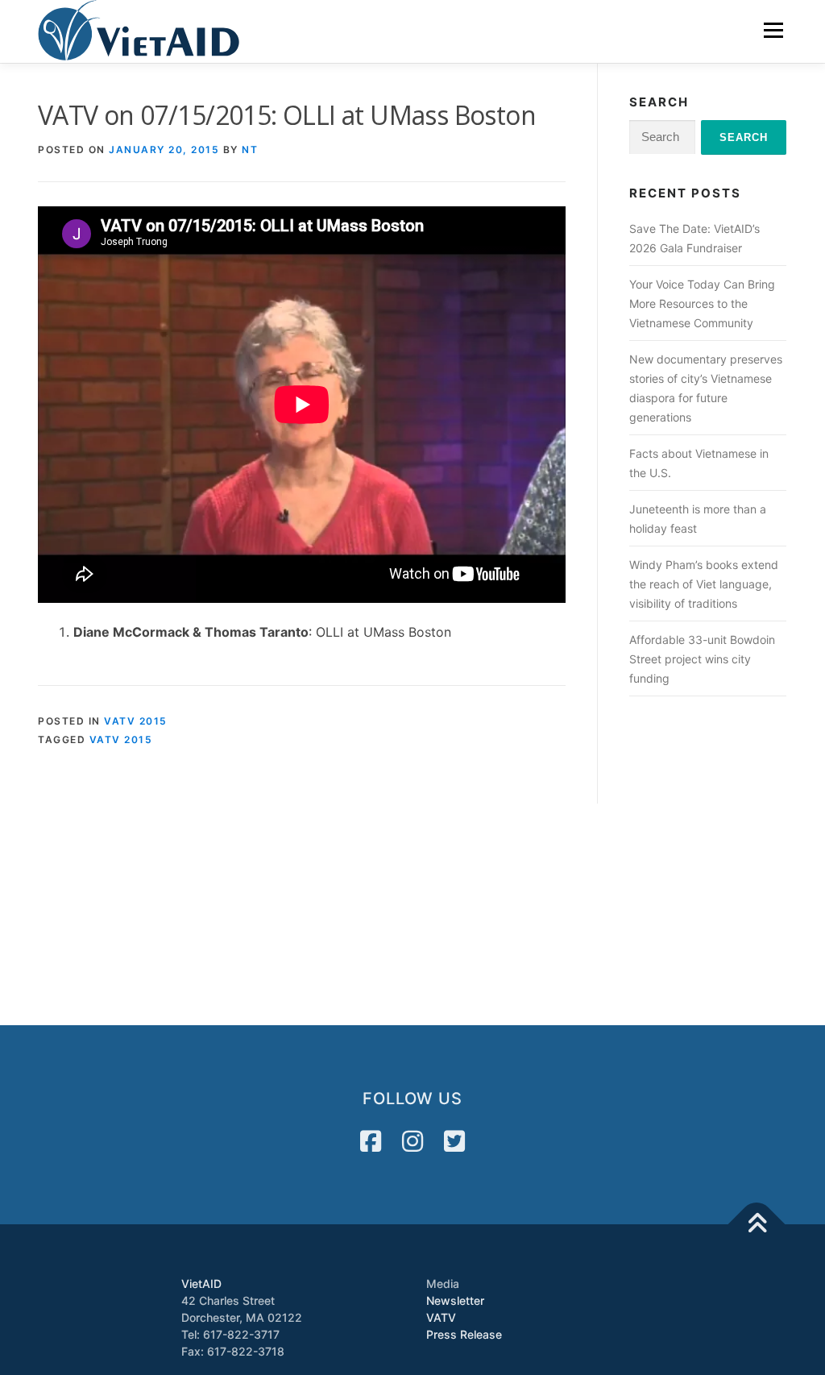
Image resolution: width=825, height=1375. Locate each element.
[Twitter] (454, 1141)
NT (250, 149)
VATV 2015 (136, 721)
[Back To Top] (757, 1224)
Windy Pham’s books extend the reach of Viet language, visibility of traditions (703, 584)
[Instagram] (412, 1141)
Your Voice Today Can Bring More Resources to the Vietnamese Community (702, 303)
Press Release (464, 1334)
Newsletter (455, 1300)
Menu (773, 30)
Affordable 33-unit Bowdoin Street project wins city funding (702, 659)
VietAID (201, 1283)
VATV (441, 1317)
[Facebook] (370, 1141)
